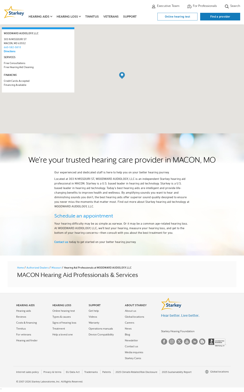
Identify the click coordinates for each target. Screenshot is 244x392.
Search (235, 6)
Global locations (134, 316)
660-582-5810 (12, 47)
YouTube (187, 341)
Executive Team (167, 6)
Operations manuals (101, 328)
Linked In (195, 341)
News (128, 328)
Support (130, 16)
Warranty (94, 322)
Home (20, 267)
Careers (129, 322)
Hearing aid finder (27, 340)
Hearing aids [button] (39, 16)
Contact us (61, 241)
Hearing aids (23, 310)
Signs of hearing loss (64, 322)
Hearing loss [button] (67, 16)
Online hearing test (177, 17)
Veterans (111, 16)
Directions (9, 51)
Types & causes (61, 316)
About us (130, 310)
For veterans (23, 334)
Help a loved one (62, 334)
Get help (94, 310)
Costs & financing (26, 322)
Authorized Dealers (37, 267)
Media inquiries (134, 352)
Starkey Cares (133, 358)
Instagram (172, 341)
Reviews (21, 316)
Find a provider (220, 17)
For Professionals (204, 6)
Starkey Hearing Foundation (177, 331)
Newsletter (131, 340)
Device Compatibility (101, 334)
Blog (127, 334)
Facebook (164, 341)
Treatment (58, 328)
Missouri (56, 267)
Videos (93, 316)
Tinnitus (92, 16)
